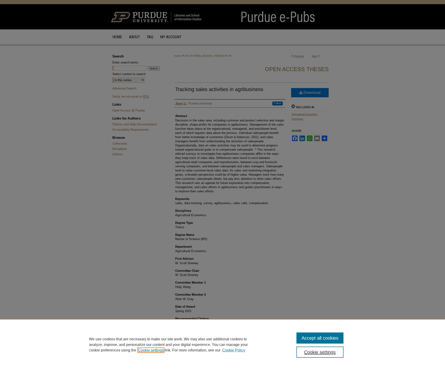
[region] (222, 344)
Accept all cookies (320, 338)
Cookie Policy (233, 350)
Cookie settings (151, 350)
